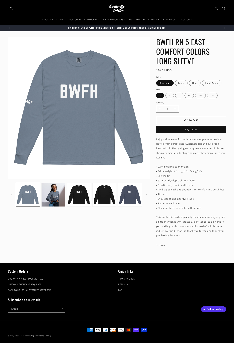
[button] (11, 8)
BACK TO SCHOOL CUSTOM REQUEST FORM (29, 290)
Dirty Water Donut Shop (24, 336)
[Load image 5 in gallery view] (130, 195)
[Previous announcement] (9, 28)
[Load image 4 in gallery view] (104, 195)
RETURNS (123, 284)
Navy (194, 83)
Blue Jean (165, 83)
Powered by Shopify (43, 336)
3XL (212, 95)
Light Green (211, 83)
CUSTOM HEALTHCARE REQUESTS (24, 284)
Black (181, 83)
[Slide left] (11, 194)
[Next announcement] (224, 28)
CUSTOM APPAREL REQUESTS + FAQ (25, 278)
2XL (200, 95)
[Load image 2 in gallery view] (53, 195)
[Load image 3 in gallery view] (79, 195)
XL (189, 95)
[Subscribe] (61, 309)
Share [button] (162, 245)
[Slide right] (146, 194)
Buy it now (191, 129)
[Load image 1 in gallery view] (28, 195)
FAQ (120, 290)
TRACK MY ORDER (127, 278)
